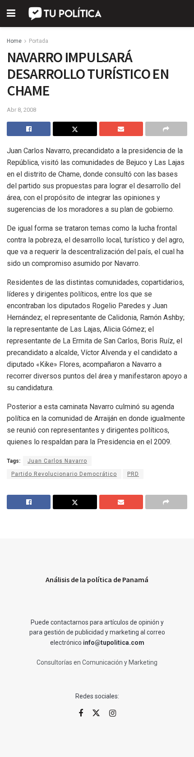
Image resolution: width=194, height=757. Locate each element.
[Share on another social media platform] (166, 129)
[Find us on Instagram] (112, 713)
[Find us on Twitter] (96, 713)
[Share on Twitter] (75, 129)
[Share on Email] (121, 129)
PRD (133, 474)
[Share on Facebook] (29, 129)
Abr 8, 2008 (21, 109)
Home (14, 41)
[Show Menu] (11, 13)
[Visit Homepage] (65, 14)
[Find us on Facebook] (81, 713)
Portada (38, 41)
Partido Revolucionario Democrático (64, 474)
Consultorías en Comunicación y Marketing (97, 662)
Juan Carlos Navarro (57, 461)
